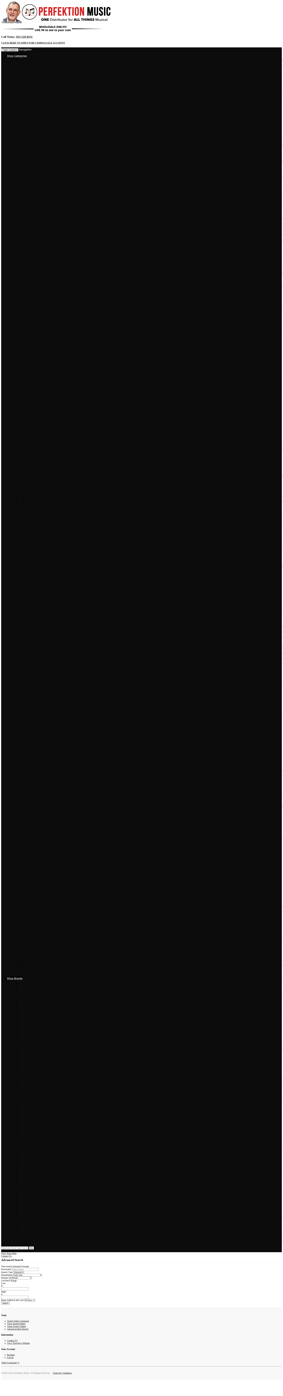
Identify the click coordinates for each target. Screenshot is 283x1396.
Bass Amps (24, 230)
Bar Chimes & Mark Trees (36, 388)
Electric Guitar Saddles (35, 867)
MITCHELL (25, 1127)
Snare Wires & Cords (34, 327)
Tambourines (30, 415)
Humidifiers (30, 124)
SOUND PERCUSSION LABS (34, 1198)
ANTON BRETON (28, 993)
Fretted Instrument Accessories (38, 840)
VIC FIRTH (24, 1234)
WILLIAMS (25, 1238)
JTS (20, 1085)
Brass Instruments (27, 476)
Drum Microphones (33, 721)
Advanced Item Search (17, 1329)
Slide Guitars (30, 142)
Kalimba (28, 572)
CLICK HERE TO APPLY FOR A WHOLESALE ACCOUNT (33, 43)
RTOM (22, 1186)
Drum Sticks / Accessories (31, 307)
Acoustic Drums (26, 274)
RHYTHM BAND (28, 1172)
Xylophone (29, 443)
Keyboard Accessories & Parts (33, 906)
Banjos (22, 162)
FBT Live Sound (32, 704)
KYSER (23, 1094)
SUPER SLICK (26, 1211)
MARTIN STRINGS (29, 1122)
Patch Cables (30, 802)
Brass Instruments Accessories (33, 496)
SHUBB (23, 1190)
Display (28, 363)
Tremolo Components (34, 896)
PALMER (23, 1149)
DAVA (22, 1033)
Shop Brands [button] (14, 978)
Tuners (27, 129)
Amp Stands (30, 236)
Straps (27, 560)
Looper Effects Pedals (34, 255)
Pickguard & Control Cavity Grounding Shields (46, 898)
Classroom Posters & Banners (38, 574)
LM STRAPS (25, 1110)
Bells (26, 423)
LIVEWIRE (24, 1104)
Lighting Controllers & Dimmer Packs (42, 670)
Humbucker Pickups (33, 885)
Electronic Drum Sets (34, 381)
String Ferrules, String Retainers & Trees (43, 869)
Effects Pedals (25, 240)
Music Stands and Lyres (35, 549)
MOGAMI (24, 1133)
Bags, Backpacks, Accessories (38, 601)
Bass (15, 145)
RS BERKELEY (27, 1183)
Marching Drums (32, 520)
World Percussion (27, 386)
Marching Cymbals (33, 517)
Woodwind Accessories (30, 543)
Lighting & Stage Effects (30, 663)
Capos (27, 114)
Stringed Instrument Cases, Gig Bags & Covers (46, 828)
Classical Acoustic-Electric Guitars (35, 91)
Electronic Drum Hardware (37, 384)
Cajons (27, 393)
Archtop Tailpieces (33, 853)
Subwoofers (30, 711)
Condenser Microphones (35, 716)
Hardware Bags (31, 835)
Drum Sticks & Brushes (35, 319)
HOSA (22, 1076)
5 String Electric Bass (34, 151)
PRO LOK (24, 1160)
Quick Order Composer (18, 1321)
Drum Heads (30, 308)
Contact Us (6, 1256)
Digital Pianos (31, 629)
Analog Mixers (31, 752)
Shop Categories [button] (17, 56)
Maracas (28, 428)
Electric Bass (25, 146)
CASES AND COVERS (36, 797)
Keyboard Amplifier (33, 643)
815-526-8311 (24, 36)
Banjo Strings (30, 942)
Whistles (28, 201)
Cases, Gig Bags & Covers (31, 826)
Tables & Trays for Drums (36, 347)
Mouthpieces (30, 563)
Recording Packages (33, 759)
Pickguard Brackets (33, 904)
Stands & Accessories (34, 641)
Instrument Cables (32, 808)
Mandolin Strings (32, 950)
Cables (27, 137)
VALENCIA (25, 1228)
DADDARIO (25, 1028)
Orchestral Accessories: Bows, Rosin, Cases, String (48, 510)
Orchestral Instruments (29, 501)
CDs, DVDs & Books (34, 598)
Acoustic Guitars (26, 65)
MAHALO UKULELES (30, 1119)
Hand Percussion (32, 412)
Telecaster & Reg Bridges (36, 856)
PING (21, 1157)
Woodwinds (24, 525)
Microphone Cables (33, 735)
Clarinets (28, 530)
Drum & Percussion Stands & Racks (41, 924)
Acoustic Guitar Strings (35, 939)
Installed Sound (31, 688)
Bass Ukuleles (31, 189)
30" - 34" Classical (33, 89)
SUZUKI (23, 1214)
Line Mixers (30, 706)
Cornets (28, 480)
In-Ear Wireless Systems (35, 781)
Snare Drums (30, 281)
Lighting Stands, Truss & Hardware (41, 672)
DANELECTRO (27, 1031)
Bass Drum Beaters (33, 377)
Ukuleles (23, 176)
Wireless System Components (38, 789)
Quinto (27, 396)
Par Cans (28, 675)
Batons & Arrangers (33, 569)
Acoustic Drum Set (33, 276)
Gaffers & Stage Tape (34, 920)
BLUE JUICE (25, 1009)
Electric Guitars (26, 60)
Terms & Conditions (62, 1373)
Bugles (27, 478)
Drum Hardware (26, 332)
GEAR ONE (25, 1050)
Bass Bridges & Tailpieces (36, 880)
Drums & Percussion (22, 272)
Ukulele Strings (31, 952)
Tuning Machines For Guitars (38, 859)
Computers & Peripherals (30, 654)
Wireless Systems (27, 774)
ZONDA (23, 1242)
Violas (27, 505)
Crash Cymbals (31, 291)
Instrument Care (31, 127)
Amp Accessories (27, 234)
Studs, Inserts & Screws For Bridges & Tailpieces (47, 877)
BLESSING (24, 1006)
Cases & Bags (31, 100)
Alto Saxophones (32, 527)
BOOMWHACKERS (29, 1011)
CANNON (24, 1016)
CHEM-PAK (25, 1024)
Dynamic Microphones (35, 719)
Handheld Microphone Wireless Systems (43, 776)
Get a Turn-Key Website (18, 1343)
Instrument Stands (32, 935)
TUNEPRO (24, 1224)
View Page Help (9, 1253)
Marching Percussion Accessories (40, 523)
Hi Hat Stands (31, 355)
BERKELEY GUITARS (30, 1003)
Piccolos (28, 535)
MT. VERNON (26, 1135)
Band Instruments (32, 494)
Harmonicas (30, 199)
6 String (28, 67)
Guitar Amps (25, 225)
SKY (21, 1193)
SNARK (23, 1195)
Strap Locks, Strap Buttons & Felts (40, 874)
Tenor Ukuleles (31, 183)
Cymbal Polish (31, 301)
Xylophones (30, 618)
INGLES (23, 1080)
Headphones (24, 658)
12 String (28, 69)
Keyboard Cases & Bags (35, 638)
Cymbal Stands (31, 358)
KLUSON (24, 1092)
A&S (21, 983)
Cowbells (28, 404)
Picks (26, 106)
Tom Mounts (30, 350)
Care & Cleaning (32, 513)
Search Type (7, 1272)
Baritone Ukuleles (32, 186)
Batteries (28, 913)
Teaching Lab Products (35, 582)
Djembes (28, 407)
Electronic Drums (27, 379)
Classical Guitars (26, 82)
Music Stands (30, 932)
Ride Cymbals (31, 299)
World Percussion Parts (35, 417)
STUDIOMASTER (28, 1206)
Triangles (28, 590)
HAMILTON (25, 1063)
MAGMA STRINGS (29, 1117)
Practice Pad (30, 463)
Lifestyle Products (32, 649)
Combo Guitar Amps (34, 227)
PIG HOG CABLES (28, 1155)
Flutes (27, 533)
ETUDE (23, 1046)
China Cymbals (31, 288)
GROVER (24, 1058)
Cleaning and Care (33, 469)
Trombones (29, 486)
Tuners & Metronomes (29, 965)
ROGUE (23, 1178)
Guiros (27, 436)
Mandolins (24, 169)
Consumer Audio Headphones (38, 660)
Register (11, 1355)
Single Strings (30, 955)
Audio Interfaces (32, 757)
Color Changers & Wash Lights (39, 665)
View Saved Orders (16, 1323)
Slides (27, 119)
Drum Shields (30, 316)
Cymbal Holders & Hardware (38, 334)
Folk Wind (24, 197)
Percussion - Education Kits (37, 593)
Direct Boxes (30, 772)
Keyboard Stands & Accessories (34, 636)
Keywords (6, 1269)
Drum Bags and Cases (34, 324)
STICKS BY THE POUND (32, 1203)
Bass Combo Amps (33, 231)
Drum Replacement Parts (36, 314)
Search (5, 1303)
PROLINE (24, 1163)
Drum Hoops (30, 371)
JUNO (22, 1087)
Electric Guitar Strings (34, 947)
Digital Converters (33, 767)
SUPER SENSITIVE (29, 1209)
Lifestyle (17, 646)
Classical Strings (32, 958)
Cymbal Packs (31, 293)
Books (27, 587)
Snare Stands (30, 353)
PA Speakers (30, 696)
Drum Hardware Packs (35, 339)
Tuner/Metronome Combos (37, 972)
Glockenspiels (31, 612)
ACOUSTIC (25, 986)
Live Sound (24, 686)
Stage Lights (30, 680)
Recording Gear (26, 755)
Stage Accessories (27, 918)
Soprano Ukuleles (32, 178)
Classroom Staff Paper (34, 577)
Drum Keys (29, 366)
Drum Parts (29, 374)
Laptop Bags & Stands (35, 656)
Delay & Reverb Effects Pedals (39, 247)
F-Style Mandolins (33, 174)
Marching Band (26, 516)
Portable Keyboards (33, 634)
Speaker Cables (31, 737)
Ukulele (28, 191)
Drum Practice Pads (33, 311)
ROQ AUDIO (25, 1180)
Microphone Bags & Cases (37, 742)
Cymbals (23, 286)
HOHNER (24, 1073)
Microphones (25, 714)
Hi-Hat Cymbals (32, 296)
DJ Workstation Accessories (37, 908)
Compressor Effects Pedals (36, 245)
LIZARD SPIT (26, 1107)
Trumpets (28, 488)
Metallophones (31, 615)
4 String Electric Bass (34, 148)
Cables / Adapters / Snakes (31, 806)
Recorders (29, 538)
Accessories (24, 96)
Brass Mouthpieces (33, 498)
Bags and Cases (26, 268)
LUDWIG (23, 1112)
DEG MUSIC (25, 1036)
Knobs (27, 851)
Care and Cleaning (33, 555)
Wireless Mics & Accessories (37, 792)
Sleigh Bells (30, 431)
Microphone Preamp (33, 745)
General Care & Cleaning (36, 823)
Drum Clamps (31, 337)
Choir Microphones (33, 732)
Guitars (16, 59)
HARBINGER (26, 1065)
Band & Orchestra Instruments (27, 474)
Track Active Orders (16, 1326)
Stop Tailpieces (31, 901)
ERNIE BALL (26, 1043)
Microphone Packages (34, 724)
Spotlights (29, 678)
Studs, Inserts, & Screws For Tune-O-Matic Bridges (48, 872)
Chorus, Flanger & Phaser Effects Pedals (43, 242)
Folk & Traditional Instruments (27, 160)
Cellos (27, 502)
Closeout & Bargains (22, 975)
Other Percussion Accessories (38, 322)
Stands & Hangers (32, 103)
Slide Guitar (24, 140)
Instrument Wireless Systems (37, 784)
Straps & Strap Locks (34, 108)
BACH (22, 998)
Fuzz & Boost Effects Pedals (37, 253)
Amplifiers (18, 223)
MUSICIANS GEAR (29, 1138)
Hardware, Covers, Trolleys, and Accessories (45, 709)
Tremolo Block (31, 843)
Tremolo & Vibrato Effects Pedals (40, 258)
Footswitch (29, 135)
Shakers (28, 420)
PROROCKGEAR (28, 1165)
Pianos (22, 627)
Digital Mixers (31, 750)
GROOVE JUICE (27, 1055)
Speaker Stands (31, 701)
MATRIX (23, 1125)
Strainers (28, 461)
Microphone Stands (33, 740)
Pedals (27, 132)
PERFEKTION (26, 1152)
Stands (27, 450)
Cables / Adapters (32, 813)
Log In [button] (30, 1251)
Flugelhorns (30, 483)
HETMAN (24, 1071)
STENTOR (24, 1201)
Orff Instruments (26, 610)
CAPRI (22, 1018)
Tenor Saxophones (33, 541)
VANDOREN (25, 1231)
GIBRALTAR (25, 1053)
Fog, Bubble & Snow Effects (38, 667)
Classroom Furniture (28, 606)
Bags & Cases (31, 167)
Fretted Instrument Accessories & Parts (37, 838)
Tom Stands (30, 361)
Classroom (24, 567)
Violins (27, 508)
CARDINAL (25, 1021)
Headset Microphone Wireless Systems (42, 779)
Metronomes (30, 967)
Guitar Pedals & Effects (24, 238)
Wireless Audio (31, 787)
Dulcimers (23, 219)
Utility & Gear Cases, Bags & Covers (41, 830)
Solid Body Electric (33, 62)
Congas (28, 399)
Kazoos (28, 585)
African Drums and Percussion (38, 439)
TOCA (22, 1218)
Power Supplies (26, 263)
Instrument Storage (33, 608)
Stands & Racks (26, 922)
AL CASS (23, 988)
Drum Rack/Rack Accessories (38, 369)
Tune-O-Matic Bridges (35, 893)
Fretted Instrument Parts (35, 848)
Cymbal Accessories (33, 304)
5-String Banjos (31, 164)
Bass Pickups (30, 882)
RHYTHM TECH (27, 1175)
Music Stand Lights (33, 557)
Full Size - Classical (33, 83)
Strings (27, 98)
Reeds (27, 545)
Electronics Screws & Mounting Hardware (44, 861)
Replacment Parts (32, 116)
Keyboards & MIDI (22, 626)
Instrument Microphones (35, 729)
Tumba (27, 401)
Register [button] (22, 1251)
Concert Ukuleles (32, 181)
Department (6, 1275)
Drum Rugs (29, 458)
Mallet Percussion (27, 441)
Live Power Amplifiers (35, 690)
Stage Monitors (31, 698)
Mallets (27, 330)
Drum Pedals (30, 284)
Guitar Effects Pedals (34, 261)
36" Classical (30, 86)
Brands (4, 1278)
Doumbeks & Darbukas (35, 409)
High (3, 1291)
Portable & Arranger (28, 632)
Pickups (28, 111)
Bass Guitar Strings (33, 944)
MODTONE (25, 1130)
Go (31, 1248)
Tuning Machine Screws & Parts (39, 890)
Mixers (22, 748)
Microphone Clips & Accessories (39, 727)
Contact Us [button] (13, 1251)
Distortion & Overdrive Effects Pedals (42, 250)
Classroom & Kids (21, 565)
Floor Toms (29, 278)
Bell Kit (28, 446)
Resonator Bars (31, 620)
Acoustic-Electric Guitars (30, 75)
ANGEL (23, 991)
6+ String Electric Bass (35, 153)
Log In (10, 1357)
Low (3, 1283)
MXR (21, 1141)
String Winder (30, 121)
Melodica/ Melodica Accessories (39, 595)
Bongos (28, 391)
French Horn (30, 491)
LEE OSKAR (25, 1099)
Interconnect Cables (33, 819)
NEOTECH (24, 1145)
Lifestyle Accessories (28, 648)
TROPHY (23, 1221)
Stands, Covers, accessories (37, 683)
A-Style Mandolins (33, 171)
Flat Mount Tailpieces (34, 888)
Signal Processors (27, 770)
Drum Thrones (31, 345)
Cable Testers (30, 962)
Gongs (27, 425)
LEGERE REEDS (27, 1102)
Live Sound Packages (34, 693)
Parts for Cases (31, 833)
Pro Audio (18, 652)
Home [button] (4, 1251)
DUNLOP (24, 1039)
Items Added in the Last (12, 1300)
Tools (21, 960)
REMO (22, 1170)
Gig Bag (28, 269)
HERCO (23, 1068)
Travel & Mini (31, 72)
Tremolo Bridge (31, 845)
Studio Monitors (32, 762)
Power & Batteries (27, 911)
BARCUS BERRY (28, 1001)
